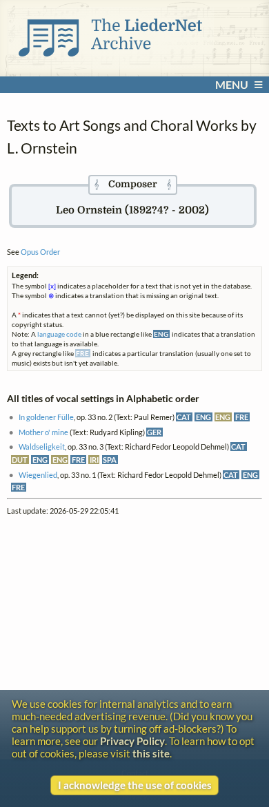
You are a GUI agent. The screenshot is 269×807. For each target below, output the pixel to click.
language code (59, 334)
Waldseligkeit (42, 446)
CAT (184, 416)
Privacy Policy (132, 741)
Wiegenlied (38, 474)
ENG (203, 416)
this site (151, 753)
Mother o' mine (43, 432)
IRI (94, 459)
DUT (20, 459)
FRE (241, 416)
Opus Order (40, 251)
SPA (110, 459)
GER (154, 432)
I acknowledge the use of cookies (135, 785)
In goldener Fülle (46, 416)
